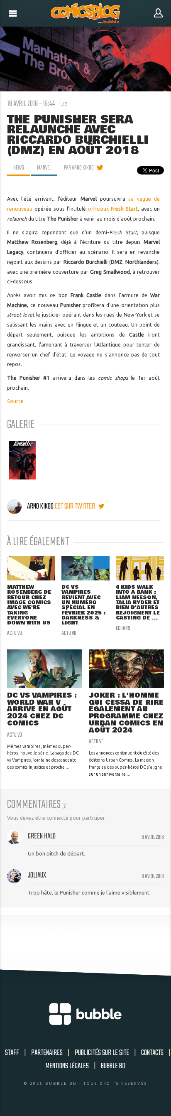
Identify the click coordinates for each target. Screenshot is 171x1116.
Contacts (152, 1053)
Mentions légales (67, 1066)
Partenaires (47, 1053)
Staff (12, 1053)
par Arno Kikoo (79, 168)
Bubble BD (113, 1066)
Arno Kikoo (40, 506)
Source (15, 401)
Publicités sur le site (102, 1053)
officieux (113, 208)
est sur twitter (75, 506)
